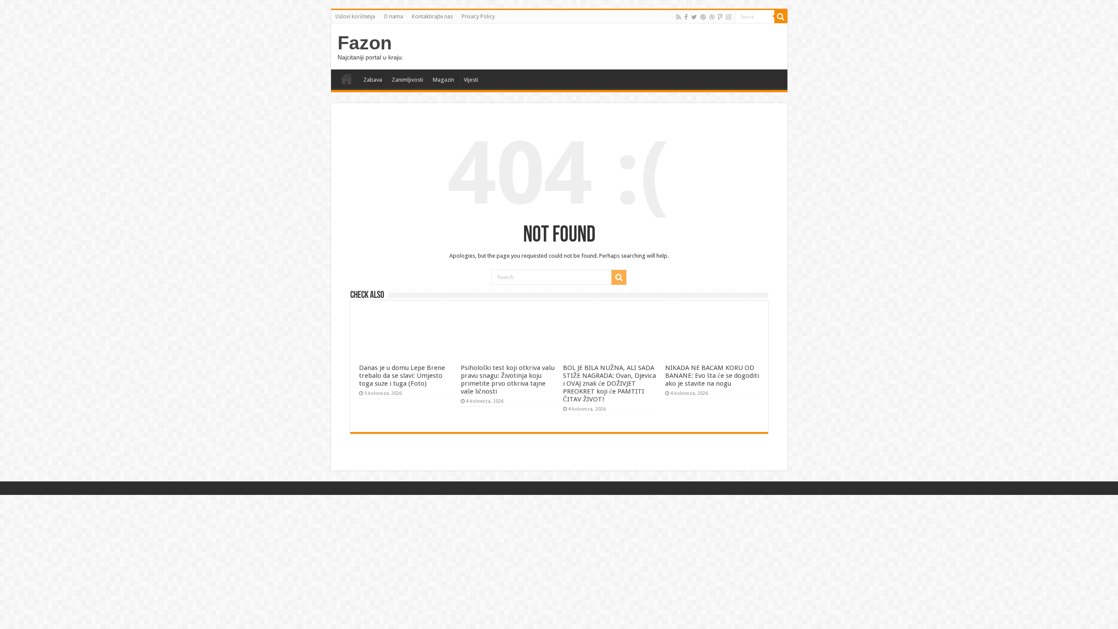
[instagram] (728, 17)
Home (346, 78)
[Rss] (678, 17)
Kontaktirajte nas (432, 17)
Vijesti (471, 79)
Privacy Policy (478, 17)
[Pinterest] (703, 17)
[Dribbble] (711, 17)
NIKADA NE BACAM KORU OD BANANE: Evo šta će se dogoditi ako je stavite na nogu (712, 375)
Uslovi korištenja (355, 17)
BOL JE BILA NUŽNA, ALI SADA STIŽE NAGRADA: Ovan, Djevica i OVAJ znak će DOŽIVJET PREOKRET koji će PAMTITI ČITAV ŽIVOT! (609, 383)
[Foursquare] (720, 17)
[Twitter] (694, 17)
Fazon (365, 42)
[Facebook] (686, 17)
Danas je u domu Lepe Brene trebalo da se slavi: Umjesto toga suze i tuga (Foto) (402, 375)
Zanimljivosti (407, 79)
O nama (393, 17)
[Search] (780, 16)
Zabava (372, 79)
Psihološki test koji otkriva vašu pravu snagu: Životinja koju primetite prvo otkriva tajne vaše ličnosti (508, 379)
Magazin (443, 79)
